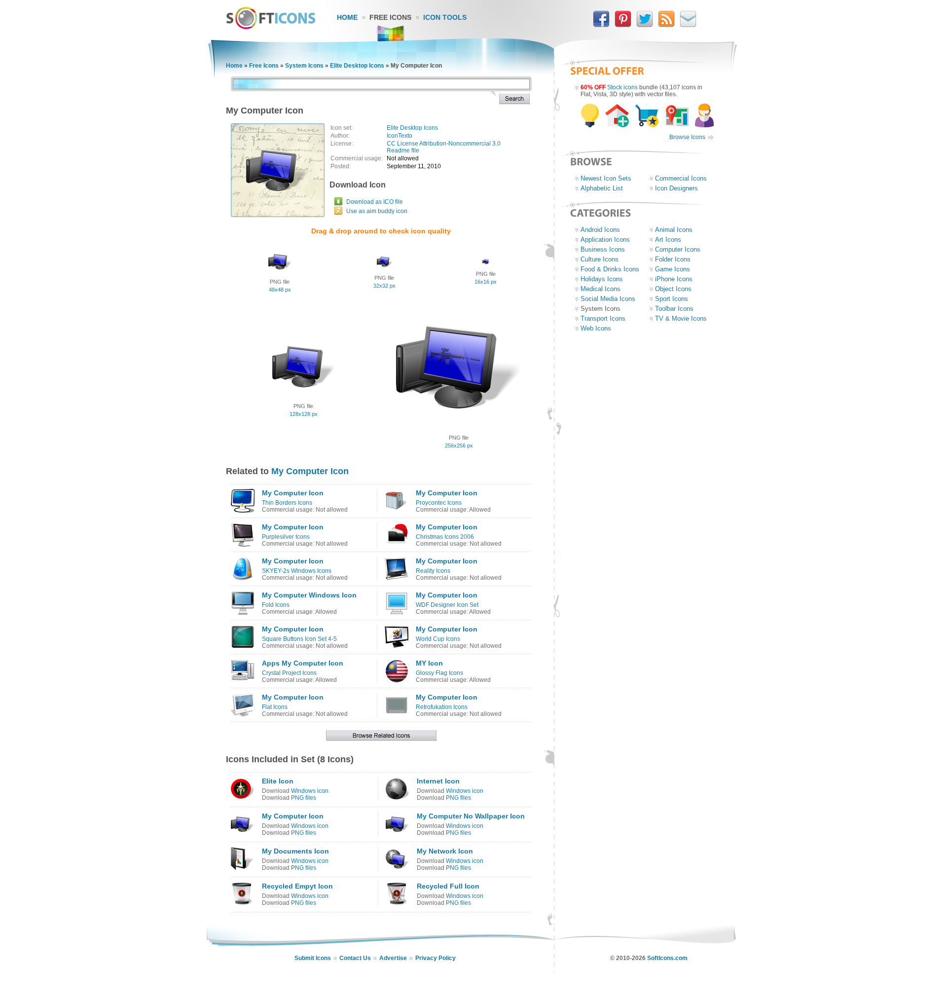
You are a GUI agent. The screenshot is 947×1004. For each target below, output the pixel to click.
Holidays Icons (602, 279)
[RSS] (666, 25)
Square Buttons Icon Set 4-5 (299, 638)
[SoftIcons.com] (271, 27)
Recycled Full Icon (448, 886)
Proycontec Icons (439, 502)
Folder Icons (673, 259)
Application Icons (605, 239)
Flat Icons (275, 707)
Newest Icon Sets (606, 178)
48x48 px (280, 290)
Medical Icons (600, 289)
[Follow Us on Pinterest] (623, 25)
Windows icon (309, 790)
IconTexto (399, 135)
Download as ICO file (374, 201)
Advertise (393, 958)
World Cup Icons (438, 638)
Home (347, 17)
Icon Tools (445, 17)
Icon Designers (676, 188)
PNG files (303, 797)
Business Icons (603, 249)
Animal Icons (673, 229)
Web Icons (596, 328)
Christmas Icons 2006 (445, 536)
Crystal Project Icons (289, 672)
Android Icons (600, 229)
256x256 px (459, 445)
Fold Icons (276, 604)
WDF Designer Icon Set (447, 604)
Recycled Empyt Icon (297, 886)
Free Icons (390, 17)
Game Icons (672, 269)
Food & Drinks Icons (610, 269)
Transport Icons (603, 318)
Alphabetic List (602, 188)
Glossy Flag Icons (439, 672)
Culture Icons (600, 259)
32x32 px (384, 286)
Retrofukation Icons (442, 707)
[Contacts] (688, 25)
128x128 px (304, 414)
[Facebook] (601, 25)
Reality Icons (433, 570)
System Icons (304, 65)
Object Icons (673, 289)
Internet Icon (438, 781)
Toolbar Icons (674, 308)
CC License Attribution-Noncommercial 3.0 (444, 143)
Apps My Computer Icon (302, 663)
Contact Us (355, 958)
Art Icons (668, 239)
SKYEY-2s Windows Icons (296, 570)
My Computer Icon (310, 471)
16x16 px (485, 282)
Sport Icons (671, 298)
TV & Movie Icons (681, 318)
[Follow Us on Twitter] (645, 25)
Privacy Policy (435, 958)
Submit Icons (312, 958)
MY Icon (429, 663)
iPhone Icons (673, 279)
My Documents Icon (295, 851)
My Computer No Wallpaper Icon (471, 816)
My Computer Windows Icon (309, 595)
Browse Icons (687, 137)
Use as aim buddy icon (376, 211)
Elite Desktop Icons (357, 65)
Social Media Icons (608, 298)
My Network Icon (445, 851)
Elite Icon (277, 781)
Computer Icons (677, 249)
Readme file (403, 150)
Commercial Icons (681, 178)
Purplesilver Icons (286, 536)
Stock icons (622, 87)
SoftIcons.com (667, 958)
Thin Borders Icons (287, 502)
